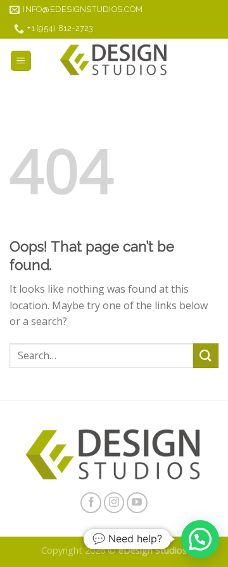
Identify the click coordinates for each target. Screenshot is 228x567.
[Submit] (205, 355)
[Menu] (21, 61)
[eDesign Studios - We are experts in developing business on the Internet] (114, 61)
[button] (200, 539)
